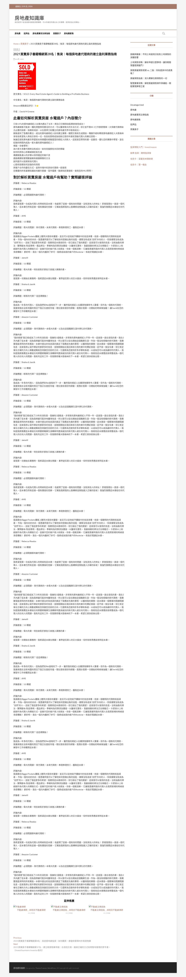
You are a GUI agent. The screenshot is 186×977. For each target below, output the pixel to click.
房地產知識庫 (29, 18)
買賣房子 (57, 33)
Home (16, 44)
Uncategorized (137, 105)
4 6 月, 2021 (19, 59)
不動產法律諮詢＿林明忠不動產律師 (69, 910)
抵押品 (27, 33)
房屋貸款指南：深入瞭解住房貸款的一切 (148, 78)
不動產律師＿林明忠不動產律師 (31, 910)
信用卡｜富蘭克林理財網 (141, 159)
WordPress (52, 968)
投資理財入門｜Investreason (143, 147)
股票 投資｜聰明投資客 (140, 153)
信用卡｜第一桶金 (138, 164)
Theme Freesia (41, 968)
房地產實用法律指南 (41, 33)
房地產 (18, 33)
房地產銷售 (69, 33)
